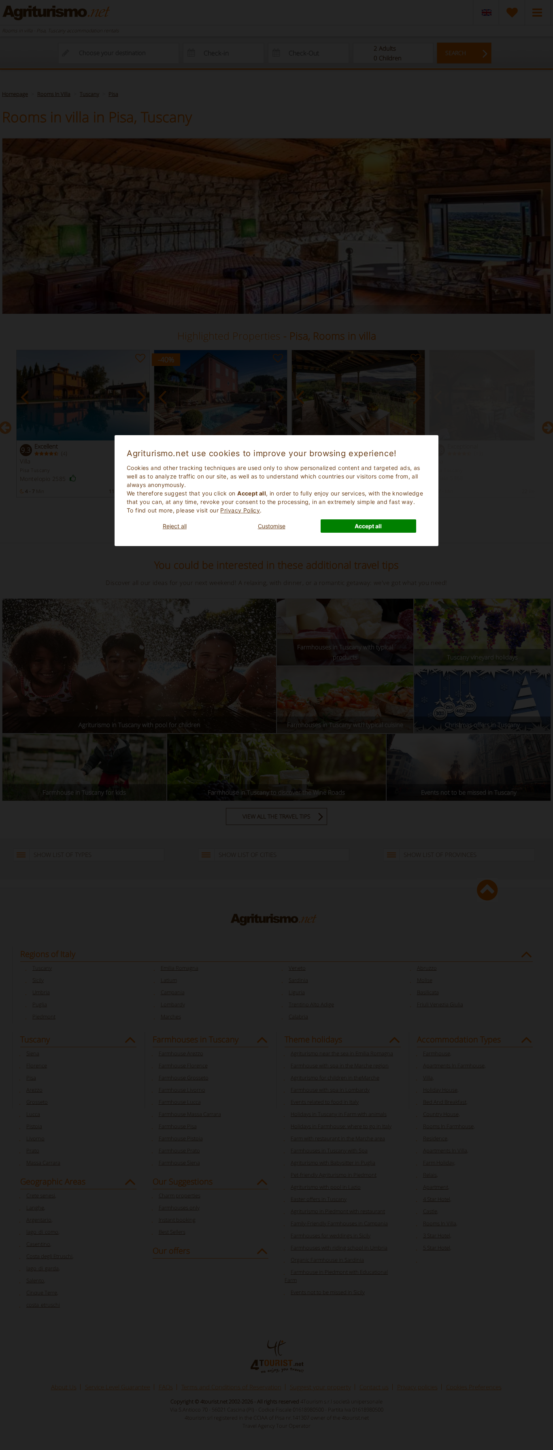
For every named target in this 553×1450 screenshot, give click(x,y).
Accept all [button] (368, 526)
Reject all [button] (175, 526)
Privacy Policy (240, 510)
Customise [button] (271, 526)
